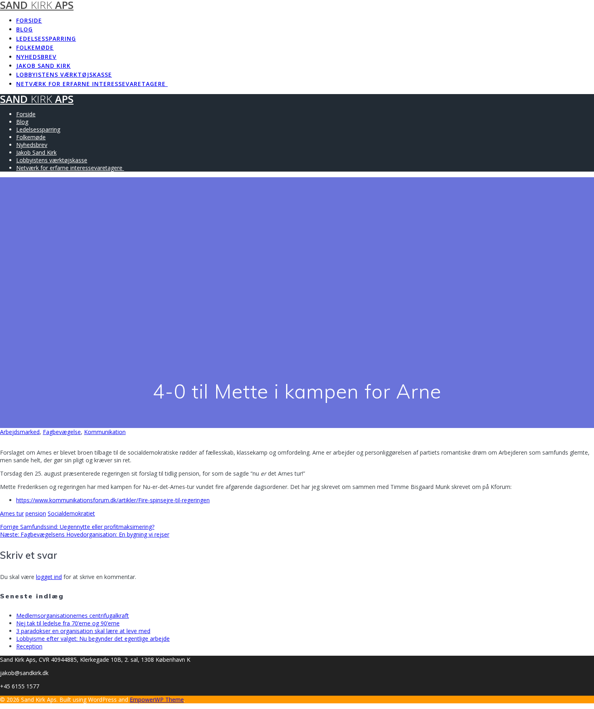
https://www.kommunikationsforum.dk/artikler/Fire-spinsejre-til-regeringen (113, 500)
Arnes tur (12, 513)
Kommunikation (105, 432)
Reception (29, 646)
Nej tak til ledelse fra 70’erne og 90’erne (68, 623)
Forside (29, 20)
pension (35, 513)
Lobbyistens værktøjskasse (64, 74)
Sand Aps (37, 99)
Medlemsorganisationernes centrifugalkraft (72, 615)
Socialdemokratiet (71, 513)
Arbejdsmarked (20, 432)
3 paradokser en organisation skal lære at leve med (83, 631)
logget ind (49, 577)
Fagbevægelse (62, 432)
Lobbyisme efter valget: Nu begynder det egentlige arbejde (93, 638)
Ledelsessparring (46, 38)
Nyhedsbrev (36, 57)
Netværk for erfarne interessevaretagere (92, 84)
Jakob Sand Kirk (43, 65)
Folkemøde (35, 47)
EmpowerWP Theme (157, 699)
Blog (24, 29)
